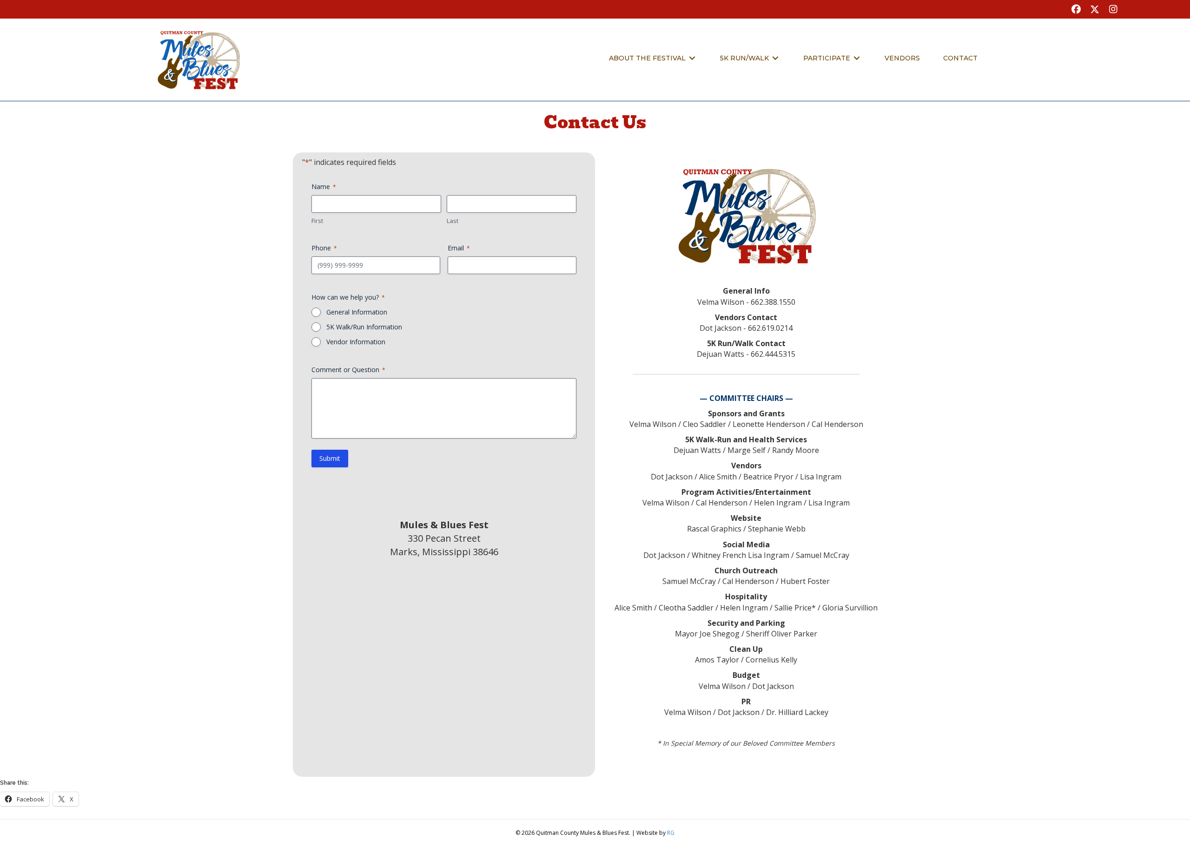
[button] (1076, 9)
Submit (329, 458)
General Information (356, 312)
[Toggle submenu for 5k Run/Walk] (775, 58)
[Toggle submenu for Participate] (856, 58)
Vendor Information (355, 341)
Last (452, 220)
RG (670, 833)
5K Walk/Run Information (364, 326)
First (317, 220)
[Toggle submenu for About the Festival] (692, 58)
